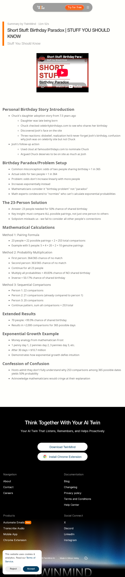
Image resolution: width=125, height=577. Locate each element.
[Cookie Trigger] (86, 558)
